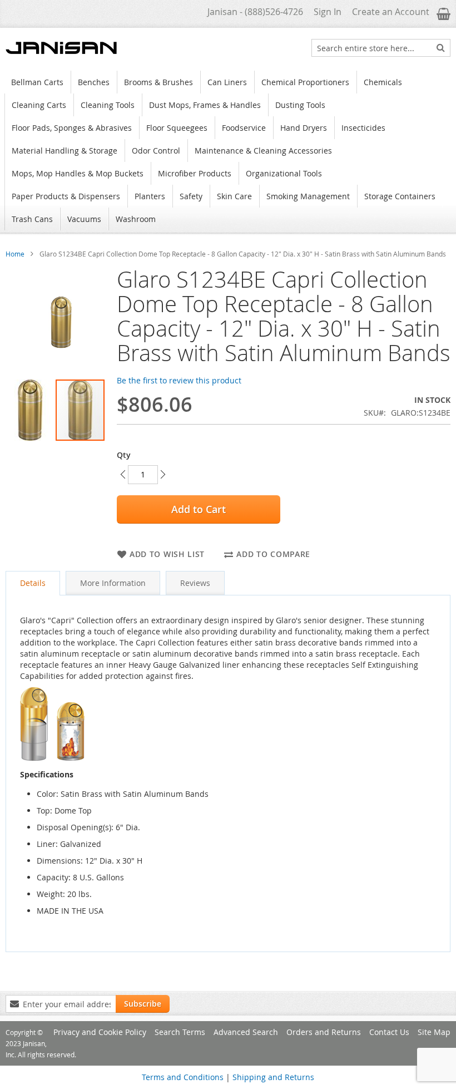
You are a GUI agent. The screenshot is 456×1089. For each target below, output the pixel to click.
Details (33, 583)
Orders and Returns (323, 1032)
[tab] (33, 583)
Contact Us (389, 1032)
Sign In (327, 12)
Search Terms (180, 1032)
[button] (31, 410)
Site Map (434, 1032)
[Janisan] (61, 48)
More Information (113, 583)
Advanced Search (246, 1032)
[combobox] (380, 48)
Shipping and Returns (273, 1077)
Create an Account (390, 12)
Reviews (195, 583)
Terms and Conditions (183, 1077)
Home (15, 253)
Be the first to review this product (179, 380)
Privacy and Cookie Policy (99, 1032)
